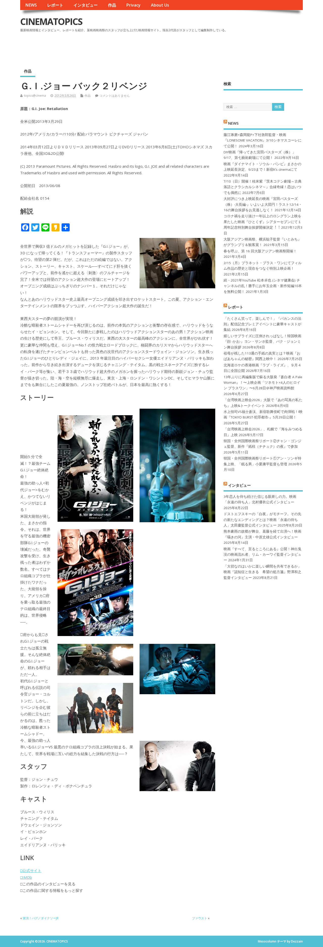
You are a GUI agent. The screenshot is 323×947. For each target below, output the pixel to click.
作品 (112, 5)
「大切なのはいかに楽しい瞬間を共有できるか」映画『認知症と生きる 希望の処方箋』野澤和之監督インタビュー (262, 572)
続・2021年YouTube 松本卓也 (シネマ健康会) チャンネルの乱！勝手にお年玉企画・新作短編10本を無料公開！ (263, 286)
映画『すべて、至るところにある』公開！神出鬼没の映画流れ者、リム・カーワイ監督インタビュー (262, 555)
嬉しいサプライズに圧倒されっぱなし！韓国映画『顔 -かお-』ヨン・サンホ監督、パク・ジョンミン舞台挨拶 (262, 341)
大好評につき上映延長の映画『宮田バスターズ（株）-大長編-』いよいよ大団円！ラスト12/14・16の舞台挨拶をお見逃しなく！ (263, 204)
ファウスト (199, 918)
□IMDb (26, 877)
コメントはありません (114, 95)
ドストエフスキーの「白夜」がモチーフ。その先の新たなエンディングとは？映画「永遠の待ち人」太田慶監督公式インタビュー (262, 520)
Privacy (133, 5)
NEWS (31, 5)
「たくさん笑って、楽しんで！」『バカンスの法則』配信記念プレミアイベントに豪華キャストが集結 (262, 324)
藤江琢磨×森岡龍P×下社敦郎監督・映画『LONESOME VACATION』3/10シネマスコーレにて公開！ (263, 140)
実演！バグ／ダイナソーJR (41, 918)
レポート (55, 5)
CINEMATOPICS (51, 21)
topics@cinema (35, 95)
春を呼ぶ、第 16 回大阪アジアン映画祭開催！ (260, 251)
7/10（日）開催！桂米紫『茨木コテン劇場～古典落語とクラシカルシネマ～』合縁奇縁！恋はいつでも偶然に (263, 187)
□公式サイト (30, 870)
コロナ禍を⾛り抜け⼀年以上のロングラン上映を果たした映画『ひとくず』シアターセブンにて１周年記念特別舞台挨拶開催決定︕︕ (262, 222)
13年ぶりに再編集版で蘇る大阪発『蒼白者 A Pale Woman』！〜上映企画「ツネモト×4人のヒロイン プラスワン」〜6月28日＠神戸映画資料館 (263, 383)
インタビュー (85, 5)
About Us (160, 5)
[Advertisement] (207, 47)
